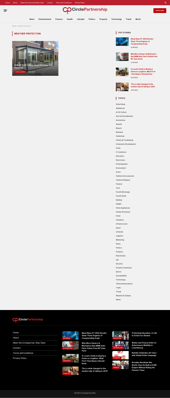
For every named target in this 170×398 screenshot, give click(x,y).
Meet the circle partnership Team (32, 3)
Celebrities (120, 136)
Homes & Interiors (123, 212)
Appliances (120, 108)
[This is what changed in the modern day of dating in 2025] (122, 87)
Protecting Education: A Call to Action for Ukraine (144, 334)
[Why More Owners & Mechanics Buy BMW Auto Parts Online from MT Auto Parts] (122, 56)
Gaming (119, 200)
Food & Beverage (123, 192)
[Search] (165, 2)
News (31, 19)
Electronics (120, 160)
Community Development (126, 144)
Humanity (120, 220)
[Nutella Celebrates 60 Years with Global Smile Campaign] (120, 355)
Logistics (119, 236)
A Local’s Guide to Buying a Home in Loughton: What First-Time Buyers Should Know (143, 71)
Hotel (118, 216)
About (15, 3)
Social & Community (124, 268)
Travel (128, 19)
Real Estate (120, 256)
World (138, 19)
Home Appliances (123, 208)
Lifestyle (80, 19)
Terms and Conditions (64, 3)
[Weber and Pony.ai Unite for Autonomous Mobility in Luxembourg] (120, 345)
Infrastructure (121, 224)
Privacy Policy (80, 3)
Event (118, 172)
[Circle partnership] (85, 10)
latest (118, 228)
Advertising (120, 104)
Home (7, 3)
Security (119, 264)
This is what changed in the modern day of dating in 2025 (143, 85)
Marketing (120, 240)
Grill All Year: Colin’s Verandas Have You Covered (33, 66)
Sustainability (121, 276)
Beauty (119, 128)
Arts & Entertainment (124, 116)
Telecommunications (124, 284)
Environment (121, 168)
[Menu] (5, 10)
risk (117, 260)
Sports (118, 272)
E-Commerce (121, 152)
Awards (119, 124)
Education (120, 156)
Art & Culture (121, 112)
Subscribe (160, 10)
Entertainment (45, 19)
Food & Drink (20, 72)
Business (119, 132)
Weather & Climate (123, 296)
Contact (50, 3)
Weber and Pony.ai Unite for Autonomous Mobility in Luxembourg (144, 345)
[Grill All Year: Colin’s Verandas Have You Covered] (35, 58)
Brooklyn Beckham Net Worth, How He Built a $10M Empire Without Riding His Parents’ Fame (144, 366)
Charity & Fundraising (124, 140)
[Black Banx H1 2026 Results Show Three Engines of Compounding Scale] (122, 41)
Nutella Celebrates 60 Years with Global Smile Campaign (144, 354)
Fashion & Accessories (125, 176)
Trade (118, 288)
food (118, 188)
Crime (118, 148)
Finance (59, 19)
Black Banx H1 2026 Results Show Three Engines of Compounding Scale (142, 41)
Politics (92, 19)
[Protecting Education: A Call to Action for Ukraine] (120, 335)
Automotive (120, 120)
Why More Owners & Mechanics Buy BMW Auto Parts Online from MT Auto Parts (144, 56)
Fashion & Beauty (123, 180)
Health (70, 19)
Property (103, 19)
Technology (116, 19)
